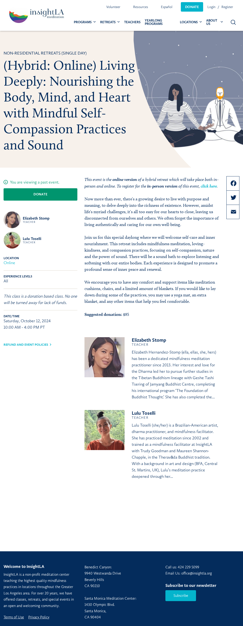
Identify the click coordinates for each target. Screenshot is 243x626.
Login (211, 7)
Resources (140, 7)
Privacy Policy (38, 617)
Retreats (108, 22)
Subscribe (180, 595)
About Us (211, 22)
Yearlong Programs (154, 22)
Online (9, 262)
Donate (192, 7)
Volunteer (113, 7)
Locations (189, 22)
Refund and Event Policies (26, 345)
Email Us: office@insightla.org (188, 573)
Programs (83, 22)
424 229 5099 (188, 567)
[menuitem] (113, 7)
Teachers (132, 22)
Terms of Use (14, 617)
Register (227, 7)
